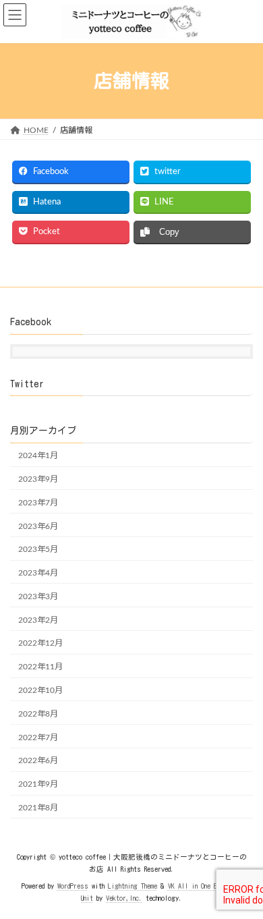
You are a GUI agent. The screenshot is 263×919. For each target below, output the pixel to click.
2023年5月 (38, 549)
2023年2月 (38, 620)
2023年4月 (38, 573)
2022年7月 (38, 737)
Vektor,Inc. (124, 898)
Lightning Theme (132, 886)
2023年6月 (38, 526)
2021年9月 (38, 784)
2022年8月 (38, 714)
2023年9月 (38, 479)
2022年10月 (40, 690)
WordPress (72, 886)
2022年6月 (38, 761)
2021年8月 (38, 808)
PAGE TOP (242, 876)
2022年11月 (40, 667)
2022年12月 (40, 644)
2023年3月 (38, 596)
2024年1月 (38, 455)
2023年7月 (38, 503)
